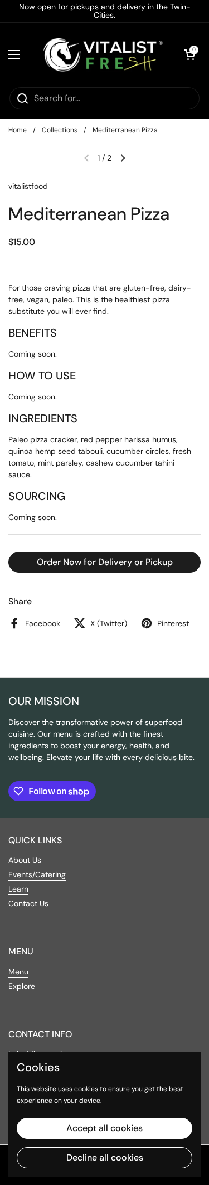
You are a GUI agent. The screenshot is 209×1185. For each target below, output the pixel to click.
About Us (24, 860)
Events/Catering (37, 874)
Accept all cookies (104, 1128)
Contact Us (28, 903)
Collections (59, 130)
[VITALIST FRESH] (101, 54)
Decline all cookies (104, 1157)
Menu (18, 972)
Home (17, 130)
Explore (21, 986)
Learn (18, 889)
